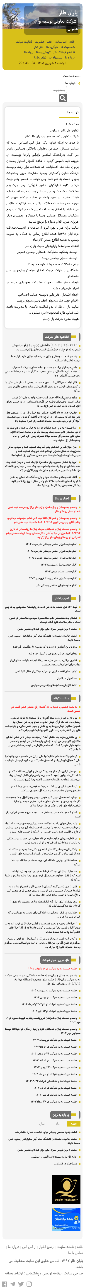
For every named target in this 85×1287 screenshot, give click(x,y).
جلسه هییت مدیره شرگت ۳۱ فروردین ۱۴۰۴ (54, 1053)
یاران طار (68, 13)
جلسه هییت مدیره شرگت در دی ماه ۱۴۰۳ (54, 1074)
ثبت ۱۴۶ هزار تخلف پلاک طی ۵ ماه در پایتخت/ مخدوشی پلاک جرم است (42, 609)
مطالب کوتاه (61, 698)
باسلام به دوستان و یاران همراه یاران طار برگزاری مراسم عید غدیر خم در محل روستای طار (44, 509)
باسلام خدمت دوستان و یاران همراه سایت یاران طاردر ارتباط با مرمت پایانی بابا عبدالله (45, 358)
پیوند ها (28, 52)
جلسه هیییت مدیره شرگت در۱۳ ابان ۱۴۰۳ (54, 1011)
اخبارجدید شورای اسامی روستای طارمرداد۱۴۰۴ (52, 557)
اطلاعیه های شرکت (57, 337)
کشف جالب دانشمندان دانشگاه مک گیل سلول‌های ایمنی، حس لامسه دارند (44, 637)
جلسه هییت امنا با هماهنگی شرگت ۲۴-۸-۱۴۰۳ (51, 1081)
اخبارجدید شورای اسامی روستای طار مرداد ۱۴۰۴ (51, 544)
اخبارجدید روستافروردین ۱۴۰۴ (61, 571)
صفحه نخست (71, 76)
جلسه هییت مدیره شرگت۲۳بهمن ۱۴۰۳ (55, 1067)
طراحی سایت (73, 1273)
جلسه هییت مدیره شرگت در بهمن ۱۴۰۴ (55, 997)
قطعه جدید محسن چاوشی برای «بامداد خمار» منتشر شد (46, 1132)
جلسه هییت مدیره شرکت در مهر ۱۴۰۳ (56, 1094)
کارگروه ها (52, 47)
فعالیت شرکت (24, 42)
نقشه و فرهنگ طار (64, 52)
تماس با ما (40, 57)
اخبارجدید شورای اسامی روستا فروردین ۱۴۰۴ (53, 578)
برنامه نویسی (51, 1273)
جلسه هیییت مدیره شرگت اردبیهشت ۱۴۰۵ (54, 990)
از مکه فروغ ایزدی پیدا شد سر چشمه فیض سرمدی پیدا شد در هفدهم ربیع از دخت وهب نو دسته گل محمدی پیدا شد (45, 788)
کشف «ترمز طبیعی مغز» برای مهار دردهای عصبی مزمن (47, 629)
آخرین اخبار (61, 598)
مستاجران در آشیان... (65, 678)
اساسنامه (61, 42)
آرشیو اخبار (47, 1247)
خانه (72, 42)
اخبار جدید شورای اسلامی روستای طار (56, 585)
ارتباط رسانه (14, 1273)
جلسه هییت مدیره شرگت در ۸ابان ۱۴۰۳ (55, 1088)
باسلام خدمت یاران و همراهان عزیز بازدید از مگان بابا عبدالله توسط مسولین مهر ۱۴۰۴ (42, 1031)
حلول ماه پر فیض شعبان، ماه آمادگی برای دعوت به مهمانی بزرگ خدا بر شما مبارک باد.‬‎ (44, 914)
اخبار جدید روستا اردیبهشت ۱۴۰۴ (59, 564)
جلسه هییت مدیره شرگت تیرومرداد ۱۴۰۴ (55, 1040)
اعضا (50, 42)
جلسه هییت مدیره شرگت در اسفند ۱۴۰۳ (55, 1060)
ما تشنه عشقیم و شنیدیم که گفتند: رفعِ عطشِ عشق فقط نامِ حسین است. (45, 709)
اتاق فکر (39, 47)
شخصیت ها (68, 47)
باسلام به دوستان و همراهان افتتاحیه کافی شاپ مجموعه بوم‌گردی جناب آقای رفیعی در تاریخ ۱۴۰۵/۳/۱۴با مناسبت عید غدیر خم (43, 520)
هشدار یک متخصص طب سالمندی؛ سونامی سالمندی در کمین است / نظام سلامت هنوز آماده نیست (44, 620)
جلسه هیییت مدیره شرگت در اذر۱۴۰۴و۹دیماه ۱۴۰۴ (49, 1004)
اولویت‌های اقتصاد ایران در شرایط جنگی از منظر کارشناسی (46, 671)
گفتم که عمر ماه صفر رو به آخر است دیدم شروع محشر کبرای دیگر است (43, 814)
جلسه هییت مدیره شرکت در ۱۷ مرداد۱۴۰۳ (54, 1101)
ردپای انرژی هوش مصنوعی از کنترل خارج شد (53, 653)
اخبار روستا (62, 498)
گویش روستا (43, 52)
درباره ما (70, 57)
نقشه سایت (65, 1247)
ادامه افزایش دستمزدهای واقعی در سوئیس (54, 685)
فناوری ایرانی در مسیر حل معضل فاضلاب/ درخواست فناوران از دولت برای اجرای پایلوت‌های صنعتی (45, 662)
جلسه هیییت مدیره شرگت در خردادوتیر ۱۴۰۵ (52, 968)
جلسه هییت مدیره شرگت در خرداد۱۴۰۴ (55, 1046)
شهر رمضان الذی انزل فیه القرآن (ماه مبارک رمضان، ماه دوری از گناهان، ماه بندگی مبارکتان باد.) (44, 903)
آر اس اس (29, 1247)
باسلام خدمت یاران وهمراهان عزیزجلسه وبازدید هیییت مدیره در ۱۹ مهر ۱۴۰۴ (43, 1020)
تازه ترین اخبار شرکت (55, 960)
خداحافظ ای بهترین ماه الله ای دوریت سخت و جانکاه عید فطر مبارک (45, 862)
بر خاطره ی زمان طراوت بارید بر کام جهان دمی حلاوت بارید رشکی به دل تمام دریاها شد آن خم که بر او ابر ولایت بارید (43, 840)
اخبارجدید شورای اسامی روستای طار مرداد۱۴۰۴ (52, 551)
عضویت (39, 42)
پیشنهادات (55, 57)
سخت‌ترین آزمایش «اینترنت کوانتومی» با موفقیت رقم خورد (45, 646)
